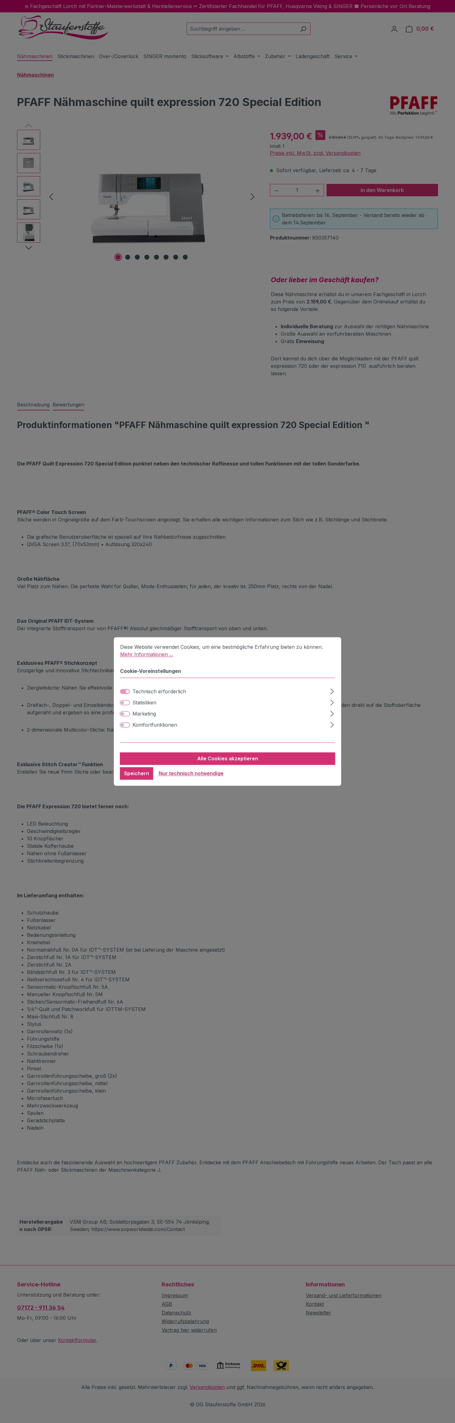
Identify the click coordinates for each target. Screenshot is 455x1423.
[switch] (125, 702)
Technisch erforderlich (159, 692)
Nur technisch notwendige (191, 774)
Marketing (144, 714)
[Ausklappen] (332, 691)
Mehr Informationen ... (146, 654)
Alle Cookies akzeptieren (227, 759)
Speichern (136, 774)
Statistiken (144, 703)
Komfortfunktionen (154, 725)
